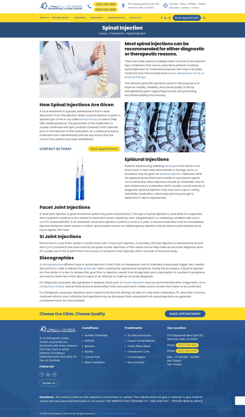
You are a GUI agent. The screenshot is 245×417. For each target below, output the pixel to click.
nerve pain (171, 166)
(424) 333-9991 (105, 4)
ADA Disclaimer (118, 413)
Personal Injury (60, 18)
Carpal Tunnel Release (141, 341)
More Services (135, 362)
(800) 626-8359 (105, 9)
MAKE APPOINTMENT (185, 314)
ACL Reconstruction (139, 335)
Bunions (89, 346)
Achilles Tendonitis (96, 335)
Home (103, 33)
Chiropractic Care (138, 351)
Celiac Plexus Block (138, 346)
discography (50, 264)
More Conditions (95, 362)
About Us (44, 18)
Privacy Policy (102, 413)
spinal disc (90, 268)
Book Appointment (187, 18)
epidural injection (170, 174)
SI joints (49, 247)
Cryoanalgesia (136, 357)
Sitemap (132, 413)
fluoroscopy (90, 119)
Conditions (79, 18)
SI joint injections (133, 282)
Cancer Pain (92, 357)
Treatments (96, 18)
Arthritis (89, 341)
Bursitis (89, 351)
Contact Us (135, 18)
